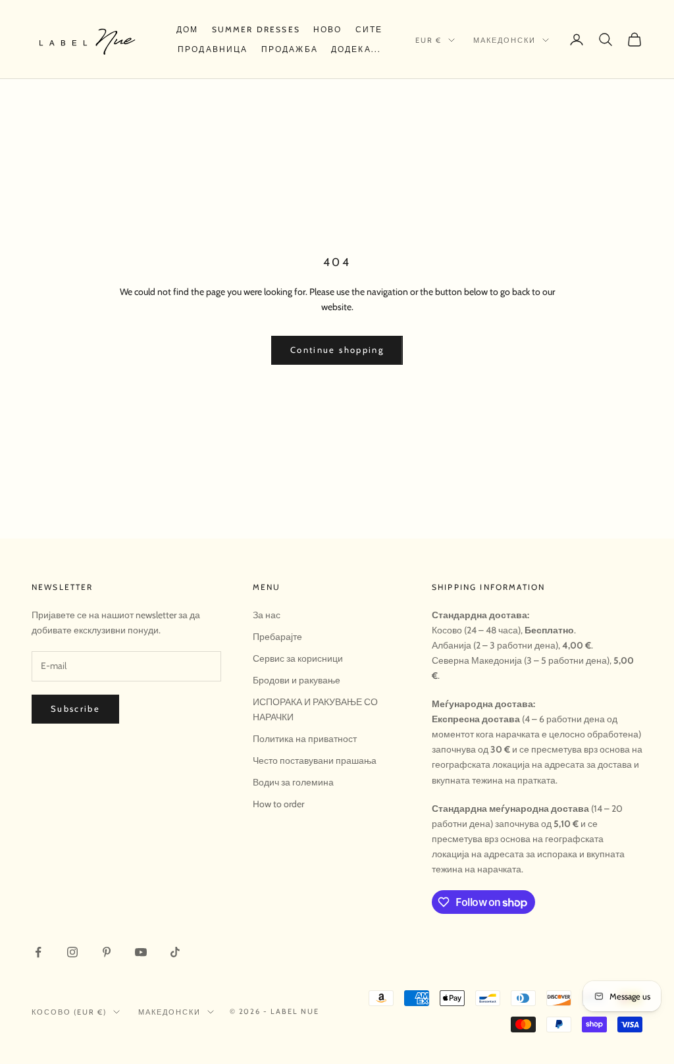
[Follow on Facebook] (38, 952)
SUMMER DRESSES (256, 29)
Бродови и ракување (296, 680)
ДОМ (187, 29)
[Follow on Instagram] (72, 952)
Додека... (356, 49)
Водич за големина (293, 782)
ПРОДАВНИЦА (213, 49)
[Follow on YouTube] (140, 952)
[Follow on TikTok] (175, 952)
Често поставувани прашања (314, 760)
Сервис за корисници (298, 658)
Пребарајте (277, 637)
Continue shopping (337, 349)
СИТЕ (369, 29)
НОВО (327, 29)
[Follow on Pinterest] (106, 952)
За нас (266, 615)
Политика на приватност (305, 739)
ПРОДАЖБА (289, 49)
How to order (278, 804)
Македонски (504, 40)
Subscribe (75, 708)
